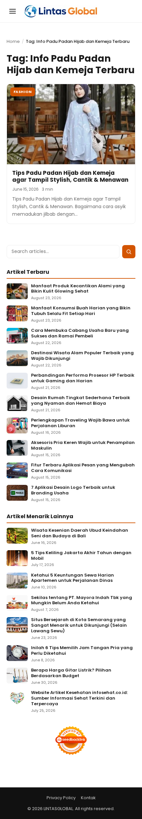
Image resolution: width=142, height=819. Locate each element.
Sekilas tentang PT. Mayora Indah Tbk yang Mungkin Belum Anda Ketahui (81, 600)
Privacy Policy (61, 798)
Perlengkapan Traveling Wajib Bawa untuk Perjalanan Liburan (80, 423)
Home (13, 41)
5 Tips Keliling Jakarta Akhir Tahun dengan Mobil (81, 555)
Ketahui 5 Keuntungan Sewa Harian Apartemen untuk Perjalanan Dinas (72, 578)
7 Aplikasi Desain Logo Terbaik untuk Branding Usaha (73, 490)
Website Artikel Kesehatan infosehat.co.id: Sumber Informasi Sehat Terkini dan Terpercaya (79, 698)
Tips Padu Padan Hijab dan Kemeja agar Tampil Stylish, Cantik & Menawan (70, 176)
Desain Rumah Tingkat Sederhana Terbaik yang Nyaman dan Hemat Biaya (80, 400)
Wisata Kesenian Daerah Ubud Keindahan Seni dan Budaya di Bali (79, 533)
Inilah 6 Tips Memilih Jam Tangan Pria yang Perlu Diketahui (82, 650)
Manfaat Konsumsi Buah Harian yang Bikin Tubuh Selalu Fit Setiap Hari (80, 311)
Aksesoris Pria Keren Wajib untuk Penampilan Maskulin (83, 445)
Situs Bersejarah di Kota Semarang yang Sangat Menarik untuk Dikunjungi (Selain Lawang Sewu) (79, 625)
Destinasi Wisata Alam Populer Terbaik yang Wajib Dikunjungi (82, 356)
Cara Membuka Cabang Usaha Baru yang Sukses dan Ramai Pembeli (80, 333)
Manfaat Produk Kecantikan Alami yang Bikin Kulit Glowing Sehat (78, 289)
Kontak (88, 798)
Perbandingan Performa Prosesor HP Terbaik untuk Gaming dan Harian (82, 378)
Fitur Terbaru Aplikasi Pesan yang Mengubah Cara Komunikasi (83, 468)
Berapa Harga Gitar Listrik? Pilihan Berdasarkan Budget (71, 673)
